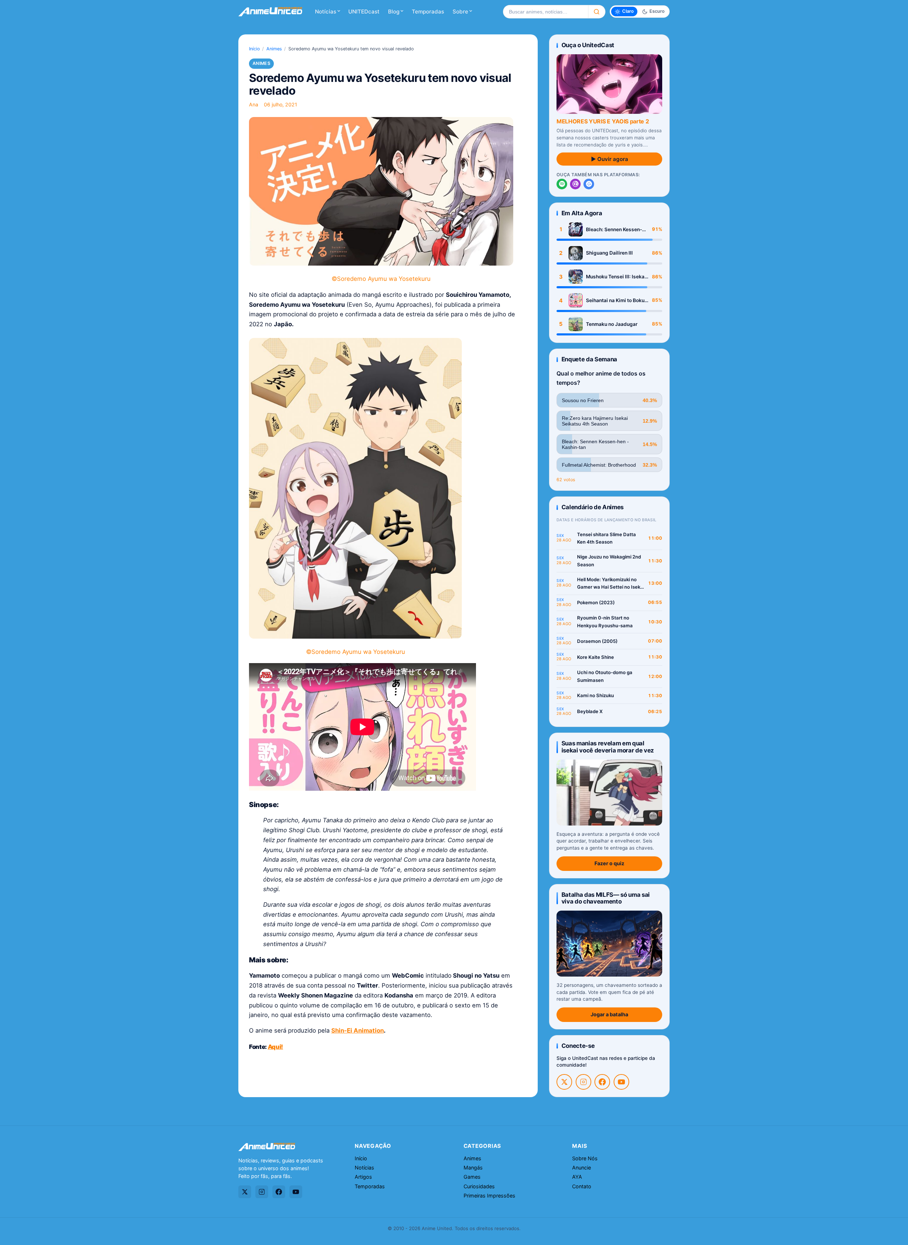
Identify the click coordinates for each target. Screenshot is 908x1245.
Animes (274, 48)
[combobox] (545, 11)
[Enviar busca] (596, 11)
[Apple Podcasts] (575, 184)
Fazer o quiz (609, 863)
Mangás (473, 1168)
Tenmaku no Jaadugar (611, 324)
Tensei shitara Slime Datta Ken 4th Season (606, 538)
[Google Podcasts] (588, 184)
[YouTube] (621, 1082)
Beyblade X (590, 711)
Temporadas (428, 11)
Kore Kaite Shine (595, 657)
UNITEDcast (364, 11)
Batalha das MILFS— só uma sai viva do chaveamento (605, 898)
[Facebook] (602, 1082)
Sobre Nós (585, 1158)
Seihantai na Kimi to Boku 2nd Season (615, 301)
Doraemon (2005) (597, 641)
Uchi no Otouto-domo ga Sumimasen (604, 676)
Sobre (460, 11)
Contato (581, 1186)
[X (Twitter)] (564, 1082)
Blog (393, 11)
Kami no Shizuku (595, 695)
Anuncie (581, 1168)
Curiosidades (479, 1186)
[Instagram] (583, 1082)
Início (254, 48)
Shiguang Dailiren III (609, 253)
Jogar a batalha (609, 1014)
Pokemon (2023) (596, 602)
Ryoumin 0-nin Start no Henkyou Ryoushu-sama (605, 621)
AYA (577, 1177)
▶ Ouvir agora (609, 159)
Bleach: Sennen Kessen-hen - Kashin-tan (614, 230)
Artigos (363, 1177)
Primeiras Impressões (489, 1196)
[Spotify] (562, 184)
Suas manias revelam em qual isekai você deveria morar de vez (607, 747)
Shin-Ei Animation (357, 1030)
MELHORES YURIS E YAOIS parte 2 (603, 121)
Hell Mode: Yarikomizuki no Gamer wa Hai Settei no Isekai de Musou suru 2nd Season (610, 584)
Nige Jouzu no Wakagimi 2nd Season (609, 560)
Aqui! (275, 1046)
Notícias (325, 11)
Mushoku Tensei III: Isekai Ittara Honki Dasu (616, 277)
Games (472, 1177)
